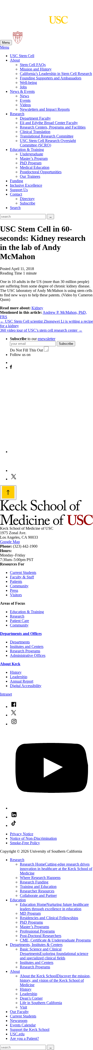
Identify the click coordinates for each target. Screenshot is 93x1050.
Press (14, 590)
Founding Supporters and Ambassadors (50, 78)
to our (32, 339)
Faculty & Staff (22, 577)
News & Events (22, 91)
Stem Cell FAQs (33, 65)
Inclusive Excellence (26, 185)
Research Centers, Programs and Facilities (53, 127)
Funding (16, 181)
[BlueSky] (14, 362)
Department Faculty (35, 118)
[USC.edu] (18, 42)
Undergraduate (31, 154)
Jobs (23, 87)
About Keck (10, 664)
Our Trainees (30, 176)
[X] (13, 479)
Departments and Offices (21, 633)
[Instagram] (51, 452)
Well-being (28, 82)
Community (19, 586)
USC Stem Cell (22, 56)
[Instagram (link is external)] (14, 724)
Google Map (10, 542)
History (16, 672)
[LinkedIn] (19, 470)
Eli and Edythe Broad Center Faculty (49, 123)
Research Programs (25, 651)
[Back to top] (8, 492)
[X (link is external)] (13, 715)
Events (25, 100)
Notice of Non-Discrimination (33, 838)
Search (15, 208)
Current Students (23, 572)
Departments (20, 642)
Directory (27, 199)
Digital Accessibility (25, 686)
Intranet (6, 694)
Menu (6, 42)
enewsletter (46, 339)
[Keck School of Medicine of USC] (46, 524)
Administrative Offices (27, 655)
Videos (25, 105)
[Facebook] (11, 367)
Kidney (37, 308)
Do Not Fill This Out (26, 350)
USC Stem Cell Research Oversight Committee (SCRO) (48, 143)
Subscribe (27, 203)
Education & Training (27, 149)
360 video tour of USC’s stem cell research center (41, 330)
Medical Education (34, 167)
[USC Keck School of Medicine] (34, 21)
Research (17, 114)
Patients (16, 581)
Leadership (18, 677)
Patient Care (19, 621)
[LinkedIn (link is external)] (14, 817)
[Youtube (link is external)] (51, 808)
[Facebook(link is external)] (13, 706)
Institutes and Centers (26, 646)
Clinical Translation (35, 132)
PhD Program (30, 163)
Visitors (16, 595)
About (15, 60)
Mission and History (36, 69)
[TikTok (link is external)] (13, 825)
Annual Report (21, 681)
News (24, 96)
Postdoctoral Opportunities (41, 172)
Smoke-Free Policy (25, 843)
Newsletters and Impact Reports (45, 109)
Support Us (19, 190)
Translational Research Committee (46, 136)
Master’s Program (34, 158)
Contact (16, 194)
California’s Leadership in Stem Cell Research (56, 73)
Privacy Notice (21, 834)
